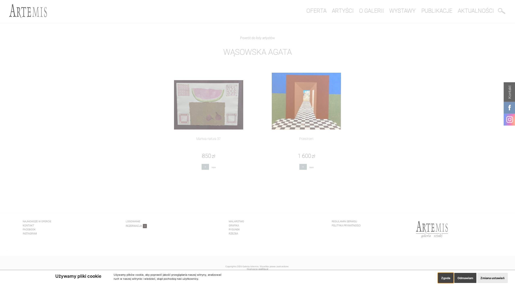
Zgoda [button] (445, 278)
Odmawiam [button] (465, 278)
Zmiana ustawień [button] (492, 278)
